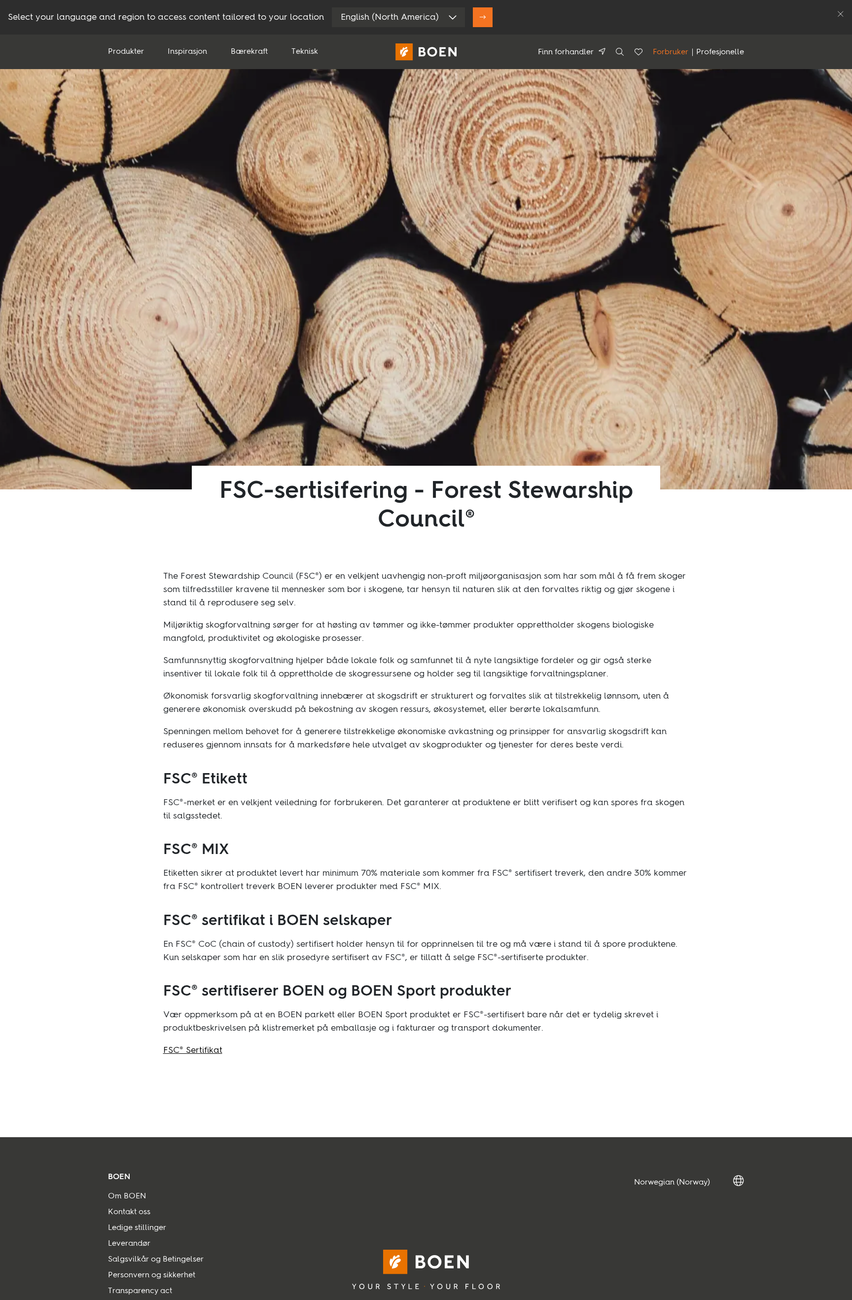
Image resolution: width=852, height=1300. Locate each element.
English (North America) (390, 17)
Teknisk (304, 52)
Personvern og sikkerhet (151, 1275)
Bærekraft (249, 52)
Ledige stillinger (137, 1228)
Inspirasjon (187, 52)
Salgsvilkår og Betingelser (156, 1259)
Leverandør (129, 1244)
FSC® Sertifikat (192, 1050)
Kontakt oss (129, 1212)
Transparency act (140, 1291)
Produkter (126, 52)
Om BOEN (127, 1196)
